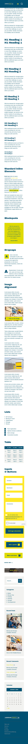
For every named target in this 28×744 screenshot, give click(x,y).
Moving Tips (11, 595)
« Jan (8, 708)
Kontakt (6, 730)
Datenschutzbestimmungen (13, 516)
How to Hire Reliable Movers (14, 652)
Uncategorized (11, 602)
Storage (10, 600)
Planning (10, 598)
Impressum (7, 733)
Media (9, 593)
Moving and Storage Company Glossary (12, 631)
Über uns (6, 724)
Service (6, 726)
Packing (10, 596)
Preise (6, 728)
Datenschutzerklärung (10, 731)
